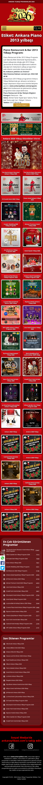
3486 (37, 607)
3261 (37, 612)
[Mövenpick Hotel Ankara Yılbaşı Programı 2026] (21, 129)
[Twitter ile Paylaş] (2, 567)
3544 (37, 603)
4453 (37, 583)
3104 (37, 620)
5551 (37, 567)
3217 (37, 616)
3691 (37, 599)
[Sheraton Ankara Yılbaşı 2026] (21, 117)
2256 (37, 624)
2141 (37, 628)
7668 (37, 559)
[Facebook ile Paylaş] (2, 562)
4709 (37, 579)
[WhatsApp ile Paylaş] (2, 557)
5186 (37, 571)
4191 (37, 587)
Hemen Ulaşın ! (21, 105)
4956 (37, 575)
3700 (37, 595)
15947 (37, 550)
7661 (37, 563)
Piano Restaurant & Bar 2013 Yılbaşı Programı (20, 51)
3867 (37, 591)
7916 (37, 555)
